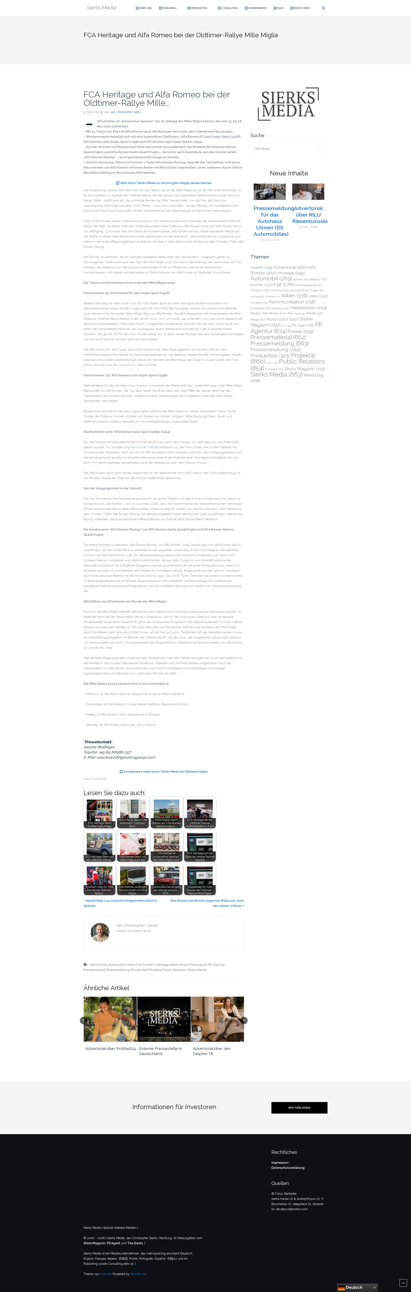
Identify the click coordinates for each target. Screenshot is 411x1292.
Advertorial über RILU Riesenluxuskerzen (316, 214)
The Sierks (135, 1243)
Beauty (318, 279)
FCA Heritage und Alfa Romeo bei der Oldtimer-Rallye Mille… (156, 98)
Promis (272, 363)
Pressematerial (94, 970)
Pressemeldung (118, 970)
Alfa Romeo (99, 965)
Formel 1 (148, 965)
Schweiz (274, 369)
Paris (286, 325)
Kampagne (259, 302)
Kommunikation (292, 302)
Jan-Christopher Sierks (125, 112)
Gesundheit (299, 290)
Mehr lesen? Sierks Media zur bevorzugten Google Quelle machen (165, 183)
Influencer (272, 296)
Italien (174, 965)
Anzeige (291, 272)
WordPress (138, 1274)
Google (317, 290)
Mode (299, 313)
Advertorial (290, 267)
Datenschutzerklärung (288, 1167)
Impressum (279, 1162)
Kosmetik (260, 308)
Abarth (261, 267)
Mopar (184, 965)
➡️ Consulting (227, 8)
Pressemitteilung (275, 349)
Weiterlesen (299, 1107)
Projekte (155, 970)
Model (314, 313)
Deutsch (353, 1287)
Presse (301, 331)
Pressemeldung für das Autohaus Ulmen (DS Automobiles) (274, 221)
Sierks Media (197, 970)
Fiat (138, 965)
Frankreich (279, 290)
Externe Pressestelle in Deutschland (160, 1051)
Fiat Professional (308, 285)
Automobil (116, 965)
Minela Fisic (280, 313)
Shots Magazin (304, 368)
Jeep (318, 295)
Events (130, 965)
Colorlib (106, 1274)
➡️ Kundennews (255, 8)
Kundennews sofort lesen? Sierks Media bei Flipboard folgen (166, 771)
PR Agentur (216, 965)
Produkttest (139, 970)
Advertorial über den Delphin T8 (212, 1051)
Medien (259, 313)
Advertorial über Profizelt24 (110, 1048)
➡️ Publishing (167, 8)
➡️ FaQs (278, 8)
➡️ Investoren (300, 8)
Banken (301, 279)
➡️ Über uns (144, 8)
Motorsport (198, 965)
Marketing (280, 308)
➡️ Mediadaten (197, 8)
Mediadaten (309, 307)
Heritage (162, 965)
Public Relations (174, 970)
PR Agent (303, 325)
